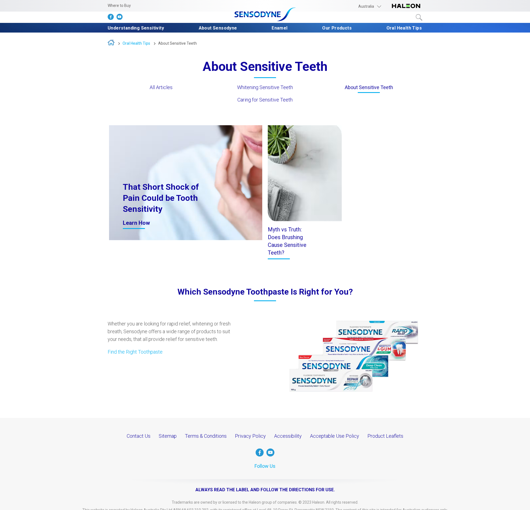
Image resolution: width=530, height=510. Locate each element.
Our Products (337, 28)
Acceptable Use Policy (334, 436)
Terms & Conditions (206, 436)
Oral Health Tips (404, 28)
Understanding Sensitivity (136, 28)
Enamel (279, 28)
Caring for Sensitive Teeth (265, 100)
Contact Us (138, 436)
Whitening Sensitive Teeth (265, 87)
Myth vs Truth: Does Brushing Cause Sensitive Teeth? (287, 241)
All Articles (161, 87)
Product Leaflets (385, 436)
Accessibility (288, 436)
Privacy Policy (250, 436)
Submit (419, 17)
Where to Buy (119, 5)
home (111, 43)
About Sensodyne (218, 28)
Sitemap (168, 436)
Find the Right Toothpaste (135, 352)
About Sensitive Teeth (177, 43)
